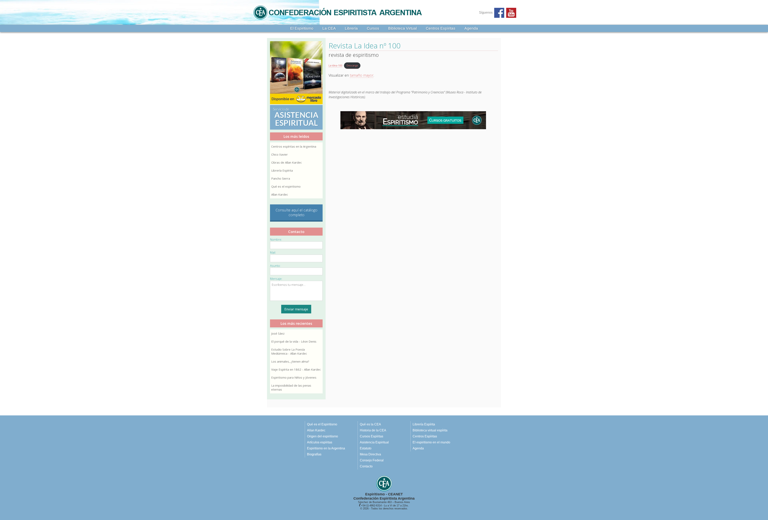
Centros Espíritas (440, 28)
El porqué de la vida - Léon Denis (293, 341)
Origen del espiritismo (322, 436)
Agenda (471, 28)
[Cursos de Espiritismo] (413, 120)
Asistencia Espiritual (374, 442)
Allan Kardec (279, 194)
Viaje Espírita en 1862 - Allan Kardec (296, 369)
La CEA (329, 28)
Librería (351, 28)
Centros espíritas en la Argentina (293, 146)
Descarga (352, 65)
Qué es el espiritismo (286, 186)
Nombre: (276, 239)
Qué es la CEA (370, 424)
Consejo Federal (372, 460)
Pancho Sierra (280, 178)
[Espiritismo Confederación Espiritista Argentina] (338, 20)
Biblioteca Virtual (402, 28)
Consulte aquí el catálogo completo (296, 212)
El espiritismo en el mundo (431, 442)
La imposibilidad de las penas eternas (291, 387)
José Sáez (278, 333)
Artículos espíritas (319, 442)
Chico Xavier (279, 154)
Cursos (373, 28)
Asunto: (275, 266)
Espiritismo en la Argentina (326, 448)
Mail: (273, 252)
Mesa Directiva (370, 454)
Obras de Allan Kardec (286, 162)
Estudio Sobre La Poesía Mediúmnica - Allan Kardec (289, 351)
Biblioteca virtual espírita (430, 430)
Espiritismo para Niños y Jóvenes (293, 377)
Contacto (366, 466)
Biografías (314, 454)
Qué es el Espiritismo (322, 424)
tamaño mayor (361, 75)
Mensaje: (276, 279)
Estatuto (365, 448)
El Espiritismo (301, 28)
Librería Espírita (282, 170)
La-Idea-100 (335, 65)
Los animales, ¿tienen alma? (290, 361)
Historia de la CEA (373, 430)
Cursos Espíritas (371, 436)
